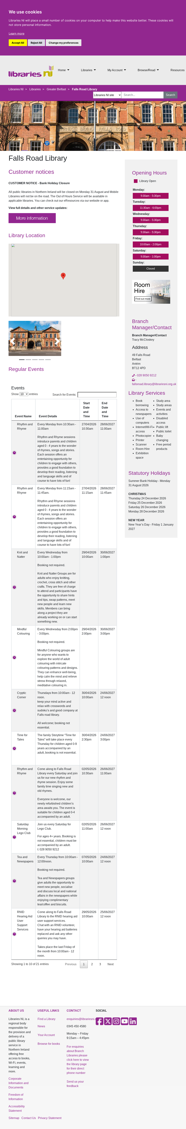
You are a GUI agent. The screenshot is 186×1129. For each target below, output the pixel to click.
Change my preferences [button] (63, 42)
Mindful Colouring (24, 631)
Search (170, 94)
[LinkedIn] (133, 1023)
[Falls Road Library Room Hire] (151, 293)
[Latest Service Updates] (32, 217)
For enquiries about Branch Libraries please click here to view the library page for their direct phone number (78, 1059)
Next (111, 964)
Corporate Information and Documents (19, 1083)
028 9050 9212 (146, 375)
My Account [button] (115, 70)
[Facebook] (99, 1023)
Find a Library (46, 1019)
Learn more (16, 33)
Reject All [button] (36, 42)
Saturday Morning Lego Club (24, 829)
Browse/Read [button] (147, 70)
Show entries (24, 394)
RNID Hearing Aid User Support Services (24, 920)
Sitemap (14, 1118)
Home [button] (62, 70)
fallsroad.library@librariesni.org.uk (154, 384)
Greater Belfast (56, 89)
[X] (108, 1023)
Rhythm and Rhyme (25, 426)
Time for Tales (22, 737)
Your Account (46, 1035)
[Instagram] (116, 1023)
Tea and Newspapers (25, 861)
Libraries (35, 89)
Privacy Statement (49, 1118)
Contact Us (28, 1118)
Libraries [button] (87, 70)
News (41, 1026)
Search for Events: (64, 394)
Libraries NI (16, 89)
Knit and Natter (22, 554)
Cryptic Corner (22, 695)
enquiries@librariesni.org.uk (85, 1019)
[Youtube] (124, 1023)
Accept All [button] (18, 42)
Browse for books (49, 1043)
